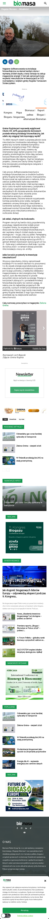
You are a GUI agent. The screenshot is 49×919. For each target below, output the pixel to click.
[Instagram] (21, 828)
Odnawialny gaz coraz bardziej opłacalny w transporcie (29, 435)
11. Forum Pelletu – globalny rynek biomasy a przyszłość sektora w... (31, 639)
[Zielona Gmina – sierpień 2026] (9, 448)
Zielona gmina (36, 41)
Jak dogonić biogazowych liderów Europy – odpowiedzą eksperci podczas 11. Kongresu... (24, 593)
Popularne (9, 707)
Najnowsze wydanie (17, 663)
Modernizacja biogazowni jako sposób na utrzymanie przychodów (31, 750)
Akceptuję (24, 910)
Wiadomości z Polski (25, 41)
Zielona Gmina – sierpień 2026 (28, 446)
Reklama (11, 516)
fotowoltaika (12, 419)
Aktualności (24, 9)
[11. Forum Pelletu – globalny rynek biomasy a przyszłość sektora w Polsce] (9, 641)
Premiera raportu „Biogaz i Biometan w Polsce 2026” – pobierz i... (28, 628)
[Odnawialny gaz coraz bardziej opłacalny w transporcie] (9, 436)
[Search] (45, 3)
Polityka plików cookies (25, 916)
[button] (45, 881)
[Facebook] (10, 61)
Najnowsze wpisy (12, 480)
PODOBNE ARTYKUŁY (13, 426)
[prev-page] (4, 469)
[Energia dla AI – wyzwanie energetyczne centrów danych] (9, 764)
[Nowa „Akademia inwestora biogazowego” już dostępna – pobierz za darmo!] (9, 617)
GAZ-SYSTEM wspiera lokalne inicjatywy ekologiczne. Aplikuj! (29, 651)
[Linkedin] (5, 61)
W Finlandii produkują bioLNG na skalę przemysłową (29, 459)
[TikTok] (30, 828)
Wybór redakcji (11, 560)
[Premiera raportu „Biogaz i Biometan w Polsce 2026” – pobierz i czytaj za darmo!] (9, 629)
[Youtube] (24, 832)
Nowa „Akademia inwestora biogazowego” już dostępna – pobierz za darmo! (29, 616)
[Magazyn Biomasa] (24, 823)
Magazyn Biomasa (9, 9)
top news (21, 419)
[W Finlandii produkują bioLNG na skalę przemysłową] (9, 460)
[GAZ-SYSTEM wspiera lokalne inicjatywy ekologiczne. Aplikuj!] (9, 653)
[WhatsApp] (16, 61)
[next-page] (8, 469)
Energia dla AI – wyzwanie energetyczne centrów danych (29, 762)
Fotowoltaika (14, 41)
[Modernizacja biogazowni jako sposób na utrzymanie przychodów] (9, 752)
